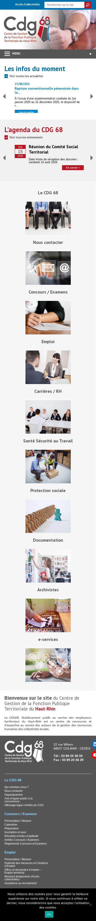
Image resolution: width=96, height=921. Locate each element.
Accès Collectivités (27, 4)
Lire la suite (26, 112)
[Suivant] (91, 96)
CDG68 (27, 29)
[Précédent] (4, 96)
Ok (49, 914)
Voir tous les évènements (26, 137)
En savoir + (73, 167)
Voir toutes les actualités (26, 76)
